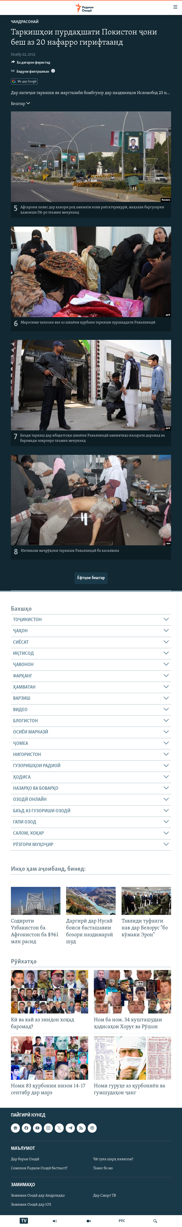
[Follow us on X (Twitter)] (59, 1128)
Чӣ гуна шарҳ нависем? (113, 1159)
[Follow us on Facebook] (26, 1128)
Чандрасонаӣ (25, 22)
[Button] (30, 63)
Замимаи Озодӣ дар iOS (31, 1205)
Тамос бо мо (103, 1168)
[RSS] (81, 1128)
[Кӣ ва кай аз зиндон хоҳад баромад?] (49, 991)
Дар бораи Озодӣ (25, 1159)
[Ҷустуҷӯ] (155, 1221)
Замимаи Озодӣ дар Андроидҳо (38, 1196)
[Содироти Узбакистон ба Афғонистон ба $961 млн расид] (35, 901)
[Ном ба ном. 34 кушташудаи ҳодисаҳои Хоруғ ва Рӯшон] (132, 991)
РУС (122, 1221)
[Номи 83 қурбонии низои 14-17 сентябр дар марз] (49, 1058)
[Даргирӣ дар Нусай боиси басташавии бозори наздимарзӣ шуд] (91, 901)
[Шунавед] (55, 1221)
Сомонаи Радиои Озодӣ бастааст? (39, 1168)
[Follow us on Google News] (15, 1128)
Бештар (18, 104)
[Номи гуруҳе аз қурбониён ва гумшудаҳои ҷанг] (132, 1058)
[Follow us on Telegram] (70, 1128)
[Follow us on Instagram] (48, 1128)
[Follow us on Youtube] (37, 1128)
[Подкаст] (92, 1128)
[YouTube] (89, 1221)
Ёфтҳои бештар (91, 578)
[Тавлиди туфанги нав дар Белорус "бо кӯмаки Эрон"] (146, 901)
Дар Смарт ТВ (104, 1196)
